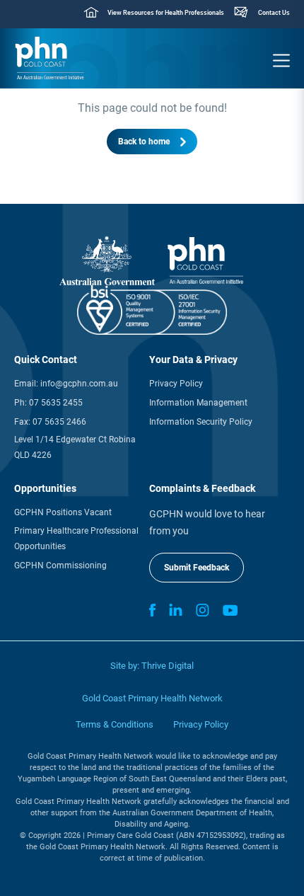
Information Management (198, 403)
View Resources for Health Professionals (165, 12)
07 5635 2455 (56, 403)
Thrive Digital (167, 665)
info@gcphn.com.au (79, 384)
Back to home (144, 142)
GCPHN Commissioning (60, 565)
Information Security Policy (200, 422)
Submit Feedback (196, 568)
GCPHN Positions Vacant (63, 512)
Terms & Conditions (114, 724)
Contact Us (274, 12)
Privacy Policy (176, 384)
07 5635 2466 (59, 422)
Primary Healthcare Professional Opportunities (76, 538)
